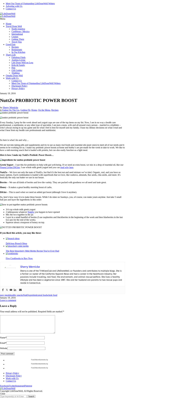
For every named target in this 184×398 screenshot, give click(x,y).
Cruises (15, 36)
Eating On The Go (10, 110)
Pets (13, 68)
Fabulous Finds (18, 57)
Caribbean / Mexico (20, 31)
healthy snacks (16, 295)
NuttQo (26, 295)
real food (43, 295)
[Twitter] (7, 290)
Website (3, 348)
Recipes (15, 47)
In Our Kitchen (18, 52)
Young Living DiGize (10, 167)
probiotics (34, 295)
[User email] (20, 290)
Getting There (18, 39)
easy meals (5, 295)
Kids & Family (18, 65)
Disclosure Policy (19, 86)
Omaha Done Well (14, 75)
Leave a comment (8, 300)
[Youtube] (11, 290)
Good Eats (10, 44)
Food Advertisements (38, 360)
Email (3, 343)
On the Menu (44, 110)
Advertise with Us (14, 6)
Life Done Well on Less (22, 62)
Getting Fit (25, 110)
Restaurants (17, 49)
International (17, 34)
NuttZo (31, 212)
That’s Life (11, 55)
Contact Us (11, 8)
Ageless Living (18, 60)
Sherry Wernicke (10, 107)
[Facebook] (3, 290)
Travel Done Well (14, 26)
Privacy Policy (18, 88)
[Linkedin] (15, 290)
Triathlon (16, 73)
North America (18, 29)
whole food (52, 295)
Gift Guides (17, 70)
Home (8, 23)
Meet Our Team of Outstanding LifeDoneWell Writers (30, 3)
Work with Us (12, 78)
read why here (66, 167)
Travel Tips (17, 42)
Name (3, 337)
